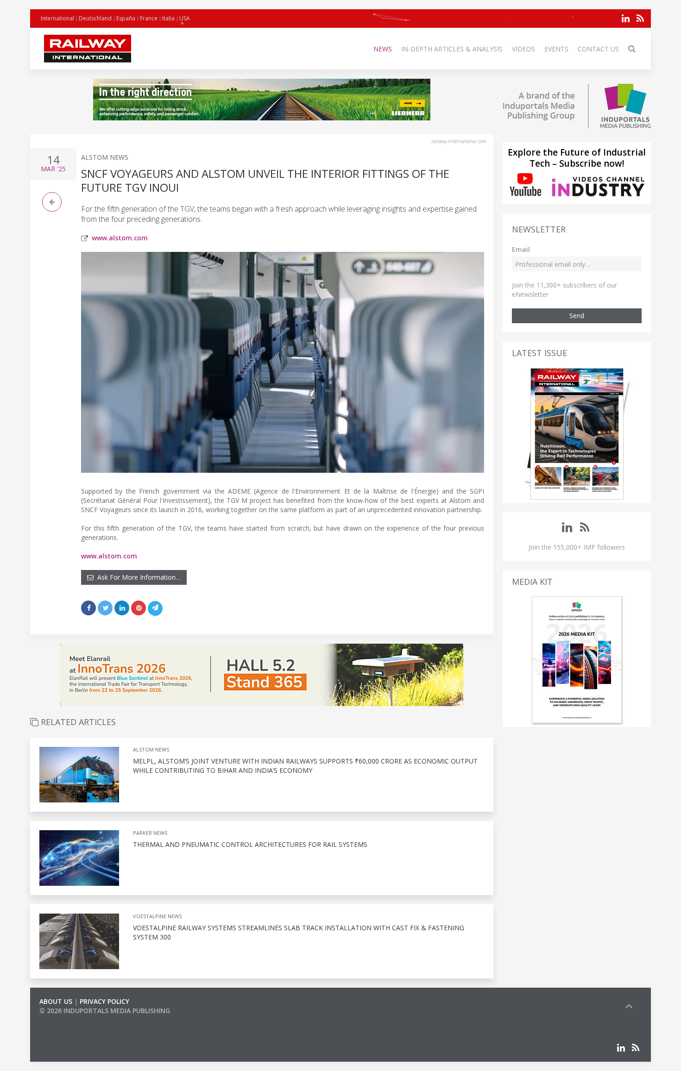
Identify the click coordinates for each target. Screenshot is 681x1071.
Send (576, 315)
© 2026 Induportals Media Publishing (104, 1010)
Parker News (150, 832)
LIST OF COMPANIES (70, 1019)
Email (521, 249)
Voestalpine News (157, 916)
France (149, 18)
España (125, 18)
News (382, 48)
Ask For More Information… (137, 577)
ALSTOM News (104, 157)
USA (184, 18)
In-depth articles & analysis (452, 48)
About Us (55, 1001)
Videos (523, 48)
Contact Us (598, 48)
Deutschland (95, 18)
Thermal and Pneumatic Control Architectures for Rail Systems (250, 844)
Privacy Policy (104, 1001)
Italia (168, 18)
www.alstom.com (120, 237)
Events (556, 48)
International (57, 18)
